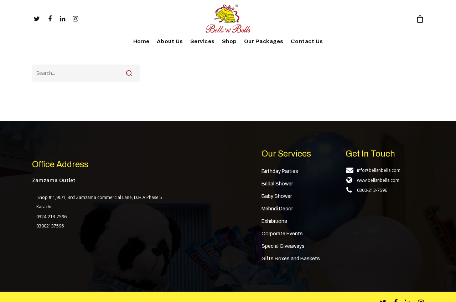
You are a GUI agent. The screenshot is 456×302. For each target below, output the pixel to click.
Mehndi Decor (277, 208)
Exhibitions (274, 221)
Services (202, 41)
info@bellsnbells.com (378, 170)
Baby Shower (276, 196)
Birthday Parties (279, 171)
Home (141, 41)
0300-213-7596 (372, 190)
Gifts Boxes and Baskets (290, 258)
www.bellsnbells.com (378, 180)
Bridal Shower (277, 183)
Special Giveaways (283, 246)
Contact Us (307, 41)
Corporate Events (282, 233)
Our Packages (264, 41)
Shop (229, 41)
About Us (170, 41)
